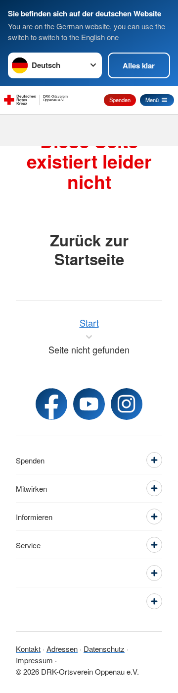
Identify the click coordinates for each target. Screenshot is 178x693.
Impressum (34, 660)
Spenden (120, 100)
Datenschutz (104, 648)
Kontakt (28, 648)
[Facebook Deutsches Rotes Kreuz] (51, 404)
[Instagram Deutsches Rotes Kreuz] (126, 404)
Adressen (62, 648)
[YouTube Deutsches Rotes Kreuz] (89, 404)
